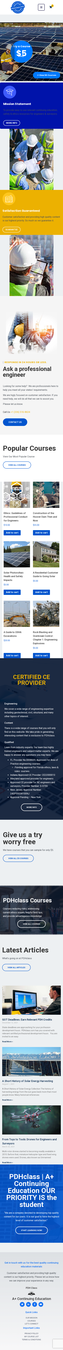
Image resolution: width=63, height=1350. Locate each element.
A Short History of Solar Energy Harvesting (27, 1081)
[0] (50, 7)
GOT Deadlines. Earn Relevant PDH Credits (27, 1019)
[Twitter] (22, 1304)
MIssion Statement (17, 104)
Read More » (7, 1042)
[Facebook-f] (34, 1304)
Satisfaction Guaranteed (21, 211)
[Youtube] (41, 1304)
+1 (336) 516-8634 (20, 412)
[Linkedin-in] (28, 1304)
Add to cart (12, 532)
